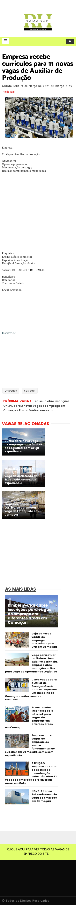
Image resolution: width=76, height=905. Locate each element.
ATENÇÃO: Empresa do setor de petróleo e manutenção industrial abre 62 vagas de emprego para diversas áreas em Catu (31, 773)
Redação (9, 92)
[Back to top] (66, 895)
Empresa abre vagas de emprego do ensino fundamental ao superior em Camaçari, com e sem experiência (30, 745)
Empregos (11, 390)
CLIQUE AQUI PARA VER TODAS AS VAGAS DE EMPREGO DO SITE (38, 851)
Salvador (29, 390)
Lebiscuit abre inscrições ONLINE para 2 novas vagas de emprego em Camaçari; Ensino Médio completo (36, 405)
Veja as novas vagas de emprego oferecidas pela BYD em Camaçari (44, 640)
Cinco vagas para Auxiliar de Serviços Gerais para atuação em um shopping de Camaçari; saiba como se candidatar (31, 689)
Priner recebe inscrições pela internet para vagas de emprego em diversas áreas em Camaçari (29, 717)
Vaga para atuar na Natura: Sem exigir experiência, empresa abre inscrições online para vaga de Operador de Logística (31, 663)
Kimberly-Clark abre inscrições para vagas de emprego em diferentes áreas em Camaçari (29, 614)
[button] (5, 41)
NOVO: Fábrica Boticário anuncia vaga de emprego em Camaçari (44, 796)
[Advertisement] (38, 214)
